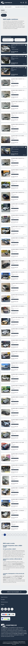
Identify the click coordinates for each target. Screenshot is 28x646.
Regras (2, 604)
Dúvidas (3, 599)
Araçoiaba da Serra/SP (20, 7)
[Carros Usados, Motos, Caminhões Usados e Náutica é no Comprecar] (6, 3)
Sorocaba (15, 633)
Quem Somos (4, 597)
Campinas (20, 633)
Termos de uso (4, 602)
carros (8, 643)
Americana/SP (8, 7)
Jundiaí (25, 633)
